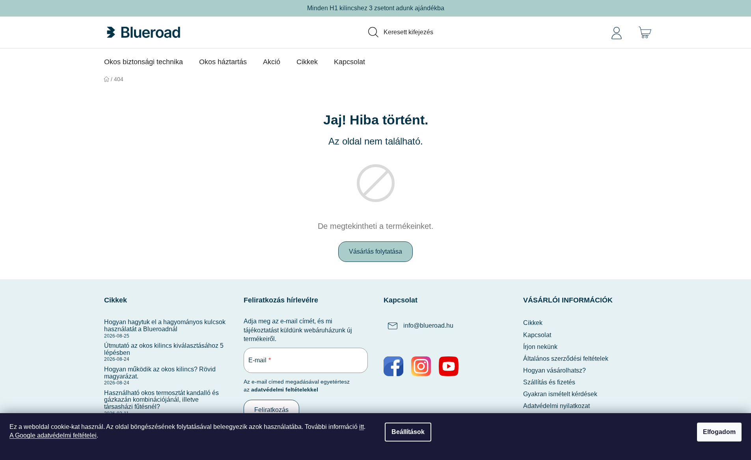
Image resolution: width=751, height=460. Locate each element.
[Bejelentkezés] (616, 32)
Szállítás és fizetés (549, 382)
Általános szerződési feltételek (565, 358)
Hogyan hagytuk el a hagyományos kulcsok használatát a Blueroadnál (164, 325)
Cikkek (532, 322)
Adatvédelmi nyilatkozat (556, 405)
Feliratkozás (271, 409)
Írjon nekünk (540, 346)
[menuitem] (143, 61)
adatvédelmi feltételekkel (284, 389)
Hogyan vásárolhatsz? (554, 370)
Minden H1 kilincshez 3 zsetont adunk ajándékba (375, 8)
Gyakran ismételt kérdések (560, 394)
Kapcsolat (537, 335)
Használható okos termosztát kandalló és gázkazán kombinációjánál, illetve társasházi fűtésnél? (161, 400)
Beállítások (408, 431)
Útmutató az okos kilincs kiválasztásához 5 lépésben (164, 349)
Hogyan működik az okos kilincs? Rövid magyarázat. (160, 373)
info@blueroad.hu (428, 326)
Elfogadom (719, 431)
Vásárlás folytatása (375, 251)
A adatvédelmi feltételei (53, 435)
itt (361, 426)
